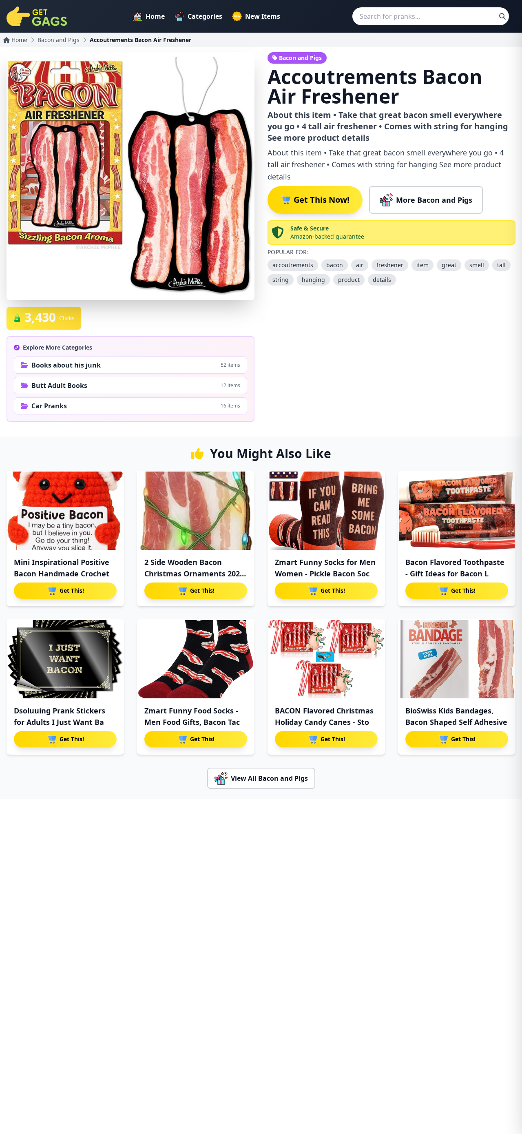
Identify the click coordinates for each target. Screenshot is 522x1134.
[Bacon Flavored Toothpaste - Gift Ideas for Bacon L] (457, 511)
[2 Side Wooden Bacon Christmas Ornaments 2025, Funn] (196, 511)
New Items (262, 16)
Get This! (72, 590)
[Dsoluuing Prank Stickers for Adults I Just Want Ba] (65, 659)
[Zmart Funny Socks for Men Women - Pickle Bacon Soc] (326, 511)
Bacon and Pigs (59, 40)
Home (155, 16)
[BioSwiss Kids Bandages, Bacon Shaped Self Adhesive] (457, 659)
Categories (205, 16)
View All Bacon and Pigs (269, 778)
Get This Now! (321, 199)
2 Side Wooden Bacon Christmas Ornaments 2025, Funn (195, 573)
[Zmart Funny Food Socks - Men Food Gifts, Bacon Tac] (196, 659)
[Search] (502, 16)
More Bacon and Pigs (434, 200)
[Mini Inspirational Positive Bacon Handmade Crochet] (65, 511)
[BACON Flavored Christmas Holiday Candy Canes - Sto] (326, 659)
